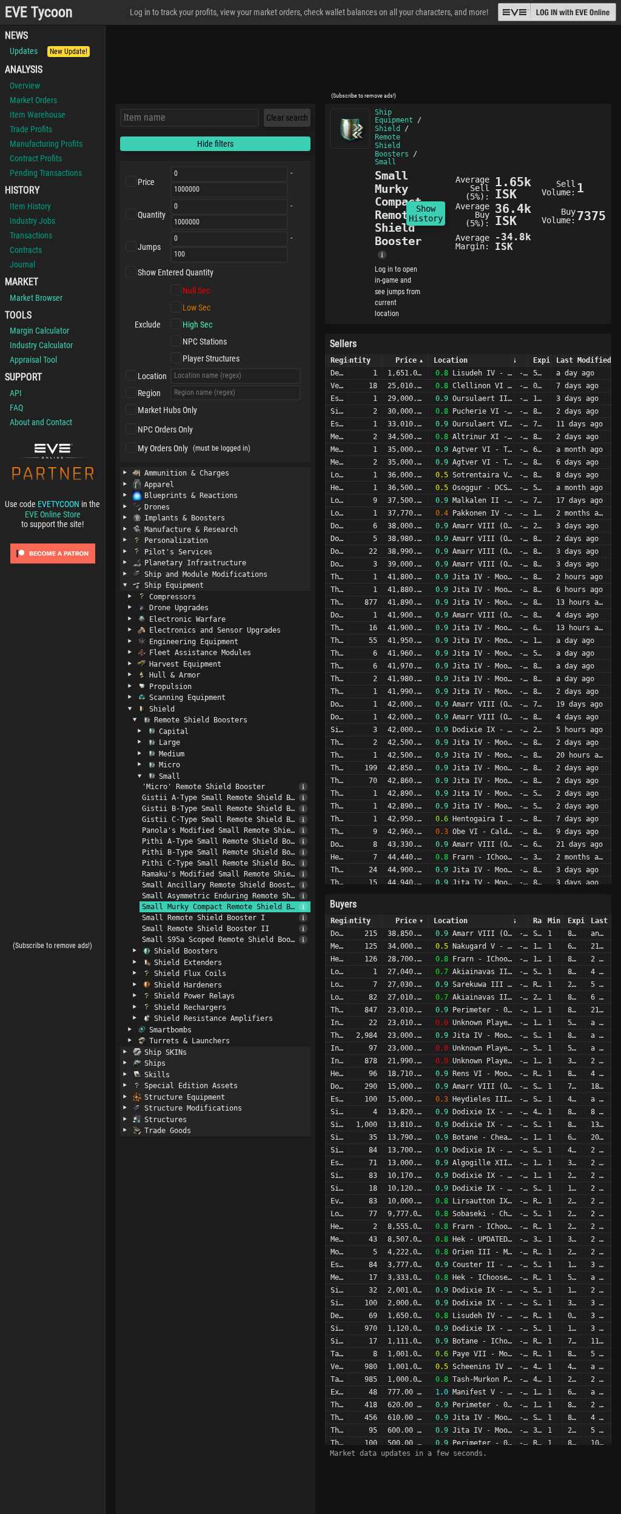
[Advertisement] (363, 62)
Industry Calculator (41, 345)
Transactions (31, 235)
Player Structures (211, 358)
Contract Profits (36, 158)
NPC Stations (205, 341)
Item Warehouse (37, 114)
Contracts (26, 250)
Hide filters (215, 144)
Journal (22, 264)
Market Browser (36, 298)
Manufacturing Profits (46, 144)
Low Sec (196, 307)
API (16, 393)
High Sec (197, 324)
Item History (30, 206)
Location (152, 376)
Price (146, 182)
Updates (48, 51)
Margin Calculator (39, 330)
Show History (426, 213)
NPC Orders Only (165, 429)
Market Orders (33, 100)
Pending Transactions (46, 173)
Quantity (152, 215)
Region (149, 393)
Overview (25, 85)
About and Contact (41, 422)
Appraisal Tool (33, 360)
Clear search (287, 118)
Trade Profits (31, 129)
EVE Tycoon (39, 12)
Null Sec (196, 290)
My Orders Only (163, 448)
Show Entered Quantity (175, 272)
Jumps (149, 247)
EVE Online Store (53, 514)
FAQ (16, 407)
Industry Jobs (32, 221)
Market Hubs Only (167, 410)
